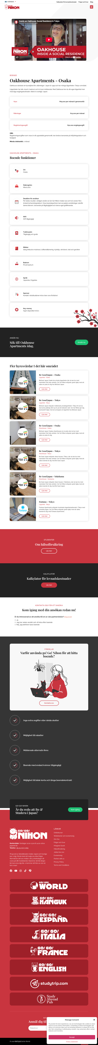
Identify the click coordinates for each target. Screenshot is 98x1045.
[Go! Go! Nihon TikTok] (25, 871)
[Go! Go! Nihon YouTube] (16, 871)
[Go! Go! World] (49, 885)
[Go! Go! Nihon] (28, 833)
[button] (94, 1020)
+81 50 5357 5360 (22, 848)
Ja (17, 620)
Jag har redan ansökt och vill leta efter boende (34, 622)
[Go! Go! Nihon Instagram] (20, 871)
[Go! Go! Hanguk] (49, 900)
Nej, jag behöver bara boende (28, 624)
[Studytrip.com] (49, 951)
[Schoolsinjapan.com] (49, 967)
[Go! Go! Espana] (49, 916)
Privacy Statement (72, 1041)
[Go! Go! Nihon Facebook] (11, 871)
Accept (72, 1037)
